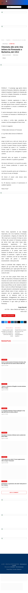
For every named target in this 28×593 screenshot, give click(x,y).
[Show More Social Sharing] (17, 58)
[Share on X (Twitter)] (10, 58)
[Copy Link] (14, 58)
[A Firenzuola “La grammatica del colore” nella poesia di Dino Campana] (14, 472)
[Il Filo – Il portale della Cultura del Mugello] (14, 3)
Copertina (12, 43)
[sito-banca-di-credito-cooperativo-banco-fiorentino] (14, 529)
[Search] (26, 3)
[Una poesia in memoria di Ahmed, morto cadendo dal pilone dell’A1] (14, 424)
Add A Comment (14, 492)
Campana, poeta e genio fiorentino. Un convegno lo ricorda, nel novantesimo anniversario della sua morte (7, 333)
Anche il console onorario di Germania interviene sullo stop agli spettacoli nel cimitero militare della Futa (13, 362)
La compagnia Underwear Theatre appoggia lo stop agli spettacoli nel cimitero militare (13, 411)
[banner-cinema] (14, 18)
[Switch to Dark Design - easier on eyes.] (24, 3)
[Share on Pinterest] (12, 58)
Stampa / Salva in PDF (8, 315)
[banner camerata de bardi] (14, 31)
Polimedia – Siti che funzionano (17, 567)
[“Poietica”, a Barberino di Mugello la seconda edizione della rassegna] (14, 375)
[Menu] (2, 3)
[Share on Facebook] (7, 58)
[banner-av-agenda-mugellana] (14, 500)
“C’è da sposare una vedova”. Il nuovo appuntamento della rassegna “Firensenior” (13, 460)
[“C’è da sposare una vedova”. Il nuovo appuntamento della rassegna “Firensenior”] (14, 448)
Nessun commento (6, 55)
